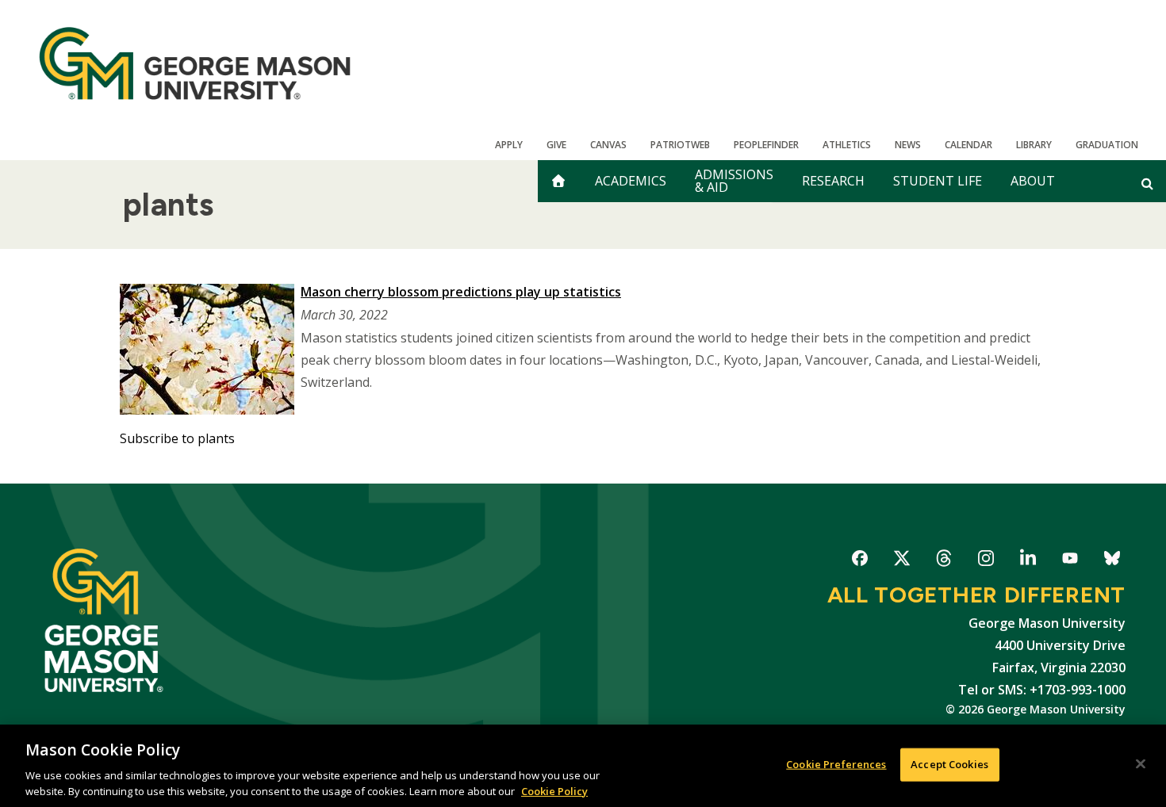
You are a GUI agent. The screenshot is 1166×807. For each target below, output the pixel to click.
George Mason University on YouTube (1070, 561)
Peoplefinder (766, 144)
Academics (630, 180)
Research (833, 180)
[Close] (1140, 764)
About (1033, 180)
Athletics (847, 144)
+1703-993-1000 (1078, 689)
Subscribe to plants (177, 438)
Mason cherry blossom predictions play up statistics (461, 291)
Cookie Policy (554, 790)
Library (1034, 144)
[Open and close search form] (1147, 183)
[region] (583, 766)
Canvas (608, 144)
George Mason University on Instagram (985, 561)
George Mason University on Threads (943, 561)
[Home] (194, 63)
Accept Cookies (949, 764)
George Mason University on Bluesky (1112, 561)
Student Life (937, 180)
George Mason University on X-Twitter (901, 561)
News (908, 144)
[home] (558, 181)
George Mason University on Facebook (859, 561)
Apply (509, 144)
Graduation (1107, 144)
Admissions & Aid (734, 181)
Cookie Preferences (836, 764)
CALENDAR (968, 144)
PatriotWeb (680, 144)
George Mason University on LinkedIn (1027, 561)
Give (556, 144)
